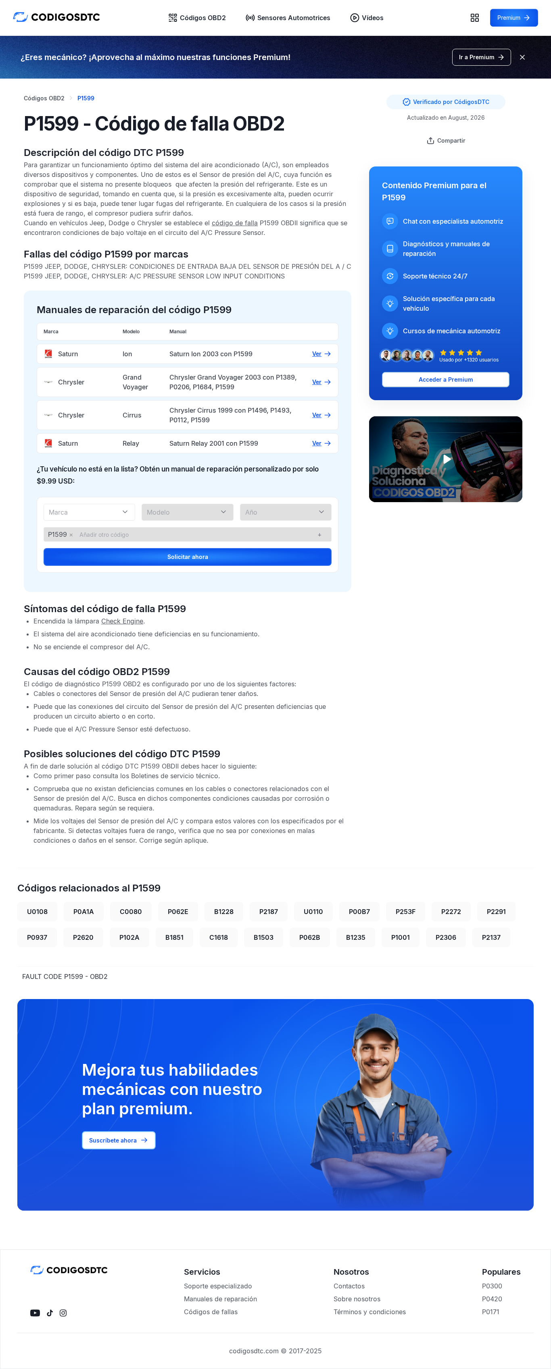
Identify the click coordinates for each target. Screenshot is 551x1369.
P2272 (451, 912)
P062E (178, 912)
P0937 (37, 937)
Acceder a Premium (446, 379)
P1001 (400, 937)
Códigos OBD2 (203, 18)
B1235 (355, 937)
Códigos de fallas (211, 1312)
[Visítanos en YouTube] (35, 1313)
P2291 (496, 912)
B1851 (174, 937)
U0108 (37, 912)
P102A (129, 937)
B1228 (224, 912)
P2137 (491, 937)
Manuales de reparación (220, 1299)
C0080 (131, 912)
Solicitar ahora (187, 556)
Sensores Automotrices (293, 18)
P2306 (446, 937)
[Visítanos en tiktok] (49, 1313)
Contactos (349, 1286)
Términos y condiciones (370, 1312)
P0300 (492, 1286)
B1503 (263, 937)
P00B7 (359, 912)
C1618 (218, 937)
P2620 (83, 937)
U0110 (313, 912)
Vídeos (373, 18)
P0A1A (83, 912)
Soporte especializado (218, 1286)
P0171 (490, 1312)
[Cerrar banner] (522, 57)
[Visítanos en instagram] (63, 1313)
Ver (316, 353)
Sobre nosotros (357, 1299)
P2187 (268, 912)
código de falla (235, 223)
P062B (309, 937)
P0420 (492, 1299)
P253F (405, 912)
